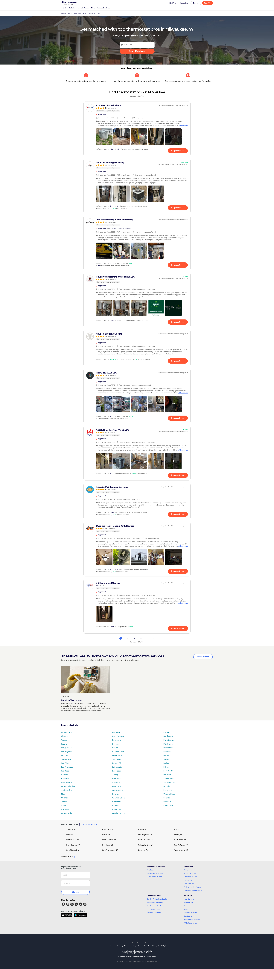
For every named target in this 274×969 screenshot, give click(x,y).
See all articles (203, 657)
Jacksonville (66, 790)
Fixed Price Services (154, 877)
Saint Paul (116, 759)
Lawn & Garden (83, 8)
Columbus (116, 809)
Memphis (167, 752)
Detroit (115, 748)
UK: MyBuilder (165, 946)
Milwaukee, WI (72, 840)
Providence (168, 748)
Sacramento (66, 759)
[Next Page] (160, 638)
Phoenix (64, 736)
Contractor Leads (153, 909)
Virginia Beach (169, 794)
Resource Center (190, 877)
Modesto (65, 755)
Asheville (116, 782)
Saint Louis (117, 767)
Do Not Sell (139, 951)
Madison (167, 802)
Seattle (166, 798)
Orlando (64, 798)
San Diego (65, 763)
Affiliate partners (190, 923)
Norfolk (166, 786)
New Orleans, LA (145, 840)
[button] (104, 136)
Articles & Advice (103, 8)
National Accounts (154, 913)
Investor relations (190, 913)
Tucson (64, 740)
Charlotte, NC (108, 829)
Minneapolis (117, 755)
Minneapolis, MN (109, 840)
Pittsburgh (168, 744)
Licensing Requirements (193, 890)
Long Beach (66, 748)
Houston (167, 775)
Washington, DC (181, 850)
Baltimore (116, 740)
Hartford (65, 778)
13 (153, 638)
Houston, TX (107, 835)
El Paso (166, 767)
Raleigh (115, 794)
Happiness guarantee (192, 920)
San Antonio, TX (181, 845)
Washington (66, 782)
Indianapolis (66, 813)
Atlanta (64, 805)
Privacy (124, 951)
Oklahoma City (118, 813)
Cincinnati (116, 802)
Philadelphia (168, 740)
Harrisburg (168, 736)
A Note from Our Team (192, 887)
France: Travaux (109, 946)
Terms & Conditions (150, 956)
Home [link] (63, 13)
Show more (183, 126)
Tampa (64, 802)
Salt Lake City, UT (145, 845)
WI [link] (69, 13)
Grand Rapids (118, 752)
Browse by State (88, 824)
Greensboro (117, 790)
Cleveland (116, 805)
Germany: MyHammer (124, 946)
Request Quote (177, 151)
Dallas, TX (178, 829)
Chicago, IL (143, 829)
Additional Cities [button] (67, 857)
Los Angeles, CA (145, 835)
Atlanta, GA (71, 829)
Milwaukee (168, 805)
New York (116, 778)
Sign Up (207, 3)
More (93, 8)
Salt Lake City (169, 782)
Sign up (75, 892)
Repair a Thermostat (71, 700)
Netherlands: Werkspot (151, 946)
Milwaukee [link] (77, 13)
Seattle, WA (143, 850)
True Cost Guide (190, 873)
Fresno (64, 744)
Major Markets (69, 725)
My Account (188, 870)
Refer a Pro (188, 880)
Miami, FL (178, 835)
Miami (63, 794)
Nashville (167, 755)
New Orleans (118, 736)
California (131, 951)
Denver (64, 775)
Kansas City (117, 763)
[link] (137, 108)
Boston (115, 744)
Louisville (116, 732)
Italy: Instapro (137, 946)
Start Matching (137, 51)
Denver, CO (71, 835)
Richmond (167, 790)
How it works (189, 899)
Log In (196, 3)
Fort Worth (168, 771)
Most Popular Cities (69, 824)
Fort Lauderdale (68, 786)
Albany (115, 775)
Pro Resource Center (154, 906)
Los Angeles (66, 752)
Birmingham (66, 732)
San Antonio (168, 778)
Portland (167, 732)
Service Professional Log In (157, 899)
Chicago (65, 809)
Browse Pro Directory (155, 873)
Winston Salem (118, 798)
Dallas (166, 763)
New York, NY (180, 840)
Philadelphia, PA (73, 845)
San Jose (65, 771)
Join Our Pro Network (155, 902)
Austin (166, 759)
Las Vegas (116, 771)
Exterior (72, 8)
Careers (187, 906)
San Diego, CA (72, 850)
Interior (64, 8)
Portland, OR (107, 845)
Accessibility (148, 952)
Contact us (188, 916)
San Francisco (67, 767)
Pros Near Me (189, 884)
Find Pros (150, 870)
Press (186, 909)
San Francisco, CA (110, 850)
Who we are (188, 902)
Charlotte (116, 786)
